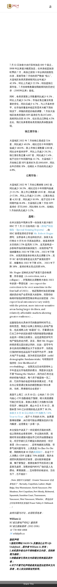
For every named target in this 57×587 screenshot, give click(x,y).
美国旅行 (38, 452)
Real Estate (19, 44)
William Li (21, 41)
